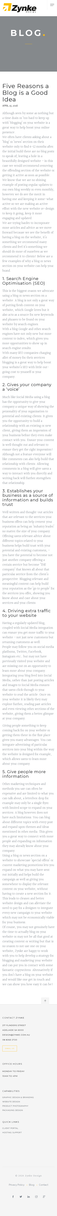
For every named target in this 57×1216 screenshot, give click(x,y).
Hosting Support (12, 1132)
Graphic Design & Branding (18, 1097)
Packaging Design (12, 1110)
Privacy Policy (16, 1184)
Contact (43, 1184)
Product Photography (15, 1106)
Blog (31, 1184)
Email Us (9, 1048)
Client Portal (10, 1128)
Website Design (11, 1102)
